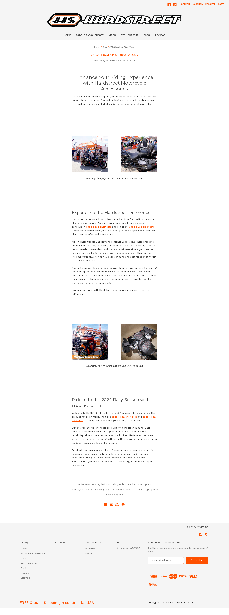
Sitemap (25, 577)
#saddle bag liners (122, 489)
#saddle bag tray (100, 489)
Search (185, 4)
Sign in (197, 4)
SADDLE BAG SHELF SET (89, 35)
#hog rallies (119, 484)
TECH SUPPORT (129, 35)
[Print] (117, 504)
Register (210, 4)
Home (67, 35)
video (112, 35)
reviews (160, 35)
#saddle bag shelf (114, 494)
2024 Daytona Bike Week (114, 55)
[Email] (111, 504)
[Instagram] (175, 4)
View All (88, 553)
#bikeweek (84, 484)
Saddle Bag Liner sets (142, 226)
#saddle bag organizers (147, 489)
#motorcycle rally (79, 489)
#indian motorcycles (139, 484)
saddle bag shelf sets (98, 226)
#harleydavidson (101, 484)
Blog (147, 35)
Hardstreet (90, 548)
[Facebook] (169, 4)
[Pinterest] (123, 504)
